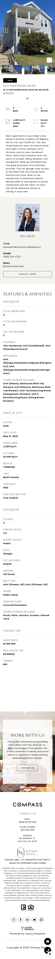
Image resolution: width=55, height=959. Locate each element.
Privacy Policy (39, 947)
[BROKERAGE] (41, 919)
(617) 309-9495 (27, 830)
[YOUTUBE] (34, 919)
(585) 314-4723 (12, 256)
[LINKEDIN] (27, 919)
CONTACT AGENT (27, 274)
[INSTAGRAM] (13, 919)
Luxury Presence (35, 933)
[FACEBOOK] (20, 919)
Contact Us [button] (27, 768)
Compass (8, 873)
